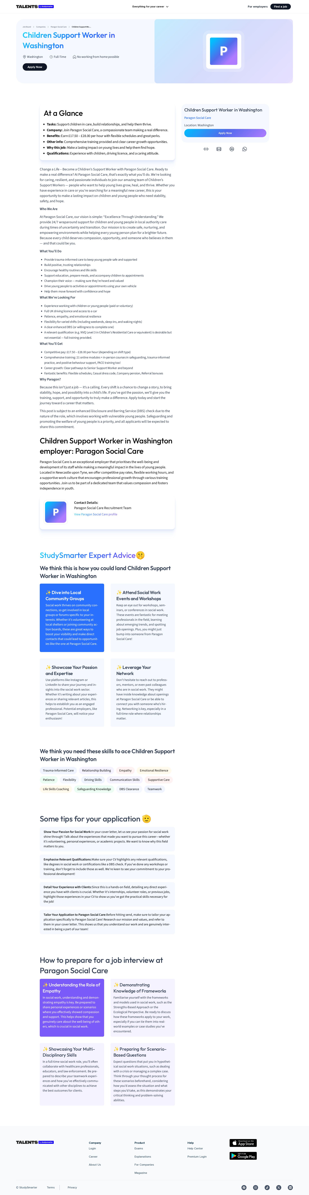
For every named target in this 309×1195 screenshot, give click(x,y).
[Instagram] (255, 1187)
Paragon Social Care (197, 118)
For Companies (144, 1164)
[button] (206, 149)
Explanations (143, 1156)
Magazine (141, 1173)
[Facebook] (244, 1187)
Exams (139, 1148)
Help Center (195, 1148)
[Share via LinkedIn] (231, 149)
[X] (278, 1187)
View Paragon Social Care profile (95, 514)
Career (93, 1156)
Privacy (72, 1187)
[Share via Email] (218, 149)
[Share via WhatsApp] (244, 149)
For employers (258, 6)
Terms (51, 1187)
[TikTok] (267, 1187)
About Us (95, 1164)
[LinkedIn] (290, 1187)
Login (92, 1148)
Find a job (280, 6)
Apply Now (35, 67)
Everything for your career (148, 6)
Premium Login (197, 1156)
